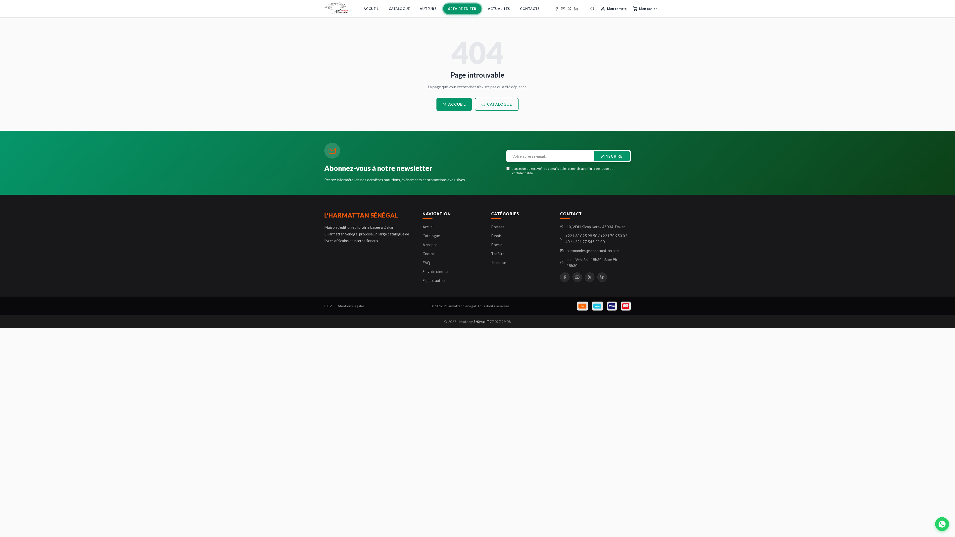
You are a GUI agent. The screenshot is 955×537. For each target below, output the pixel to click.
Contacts (530, 9)
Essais (496, 235)
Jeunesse (498, 262)
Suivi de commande (438, 271)
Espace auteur (434, 280)
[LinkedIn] (576, 9)
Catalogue (399, 9)
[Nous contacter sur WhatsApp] (942, 524)
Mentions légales (351, 306)
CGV (328, 306)
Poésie (497, 244)
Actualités (499, 9)
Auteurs (428, 9)
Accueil (371, 9)
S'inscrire (612, 156)
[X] (570, 9)
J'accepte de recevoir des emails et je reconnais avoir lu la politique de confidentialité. (562, 171)
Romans (497, 226)
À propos (430, 244)
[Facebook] (557, 9)
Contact (429, 253)
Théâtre (498, 253)
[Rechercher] (592, 8)
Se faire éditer (462, 9)
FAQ (426, 262)
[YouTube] (563, 9)
